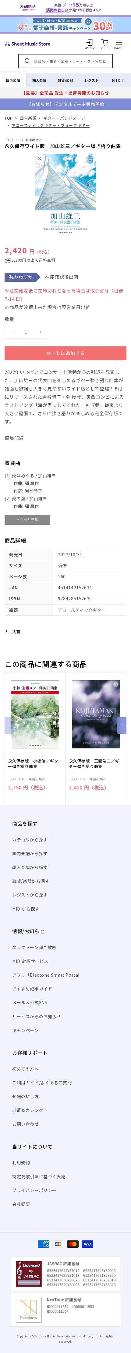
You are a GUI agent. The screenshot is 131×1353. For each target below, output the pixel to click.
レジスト (91, 80)
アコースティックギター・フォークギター (51, 125)
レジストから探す (30, 895)
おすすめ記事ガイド (32, 989)
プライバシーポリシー (34, 1190)
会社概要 (21, 1204)
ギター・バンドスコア (64, 118)
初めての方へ (25, 1069)
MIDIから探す (26, 909)
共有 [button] (16, 631)
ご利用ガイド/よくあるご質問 (42, 1082)
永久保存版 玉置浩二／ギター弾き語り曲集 (94, 763)
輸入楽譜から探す (30, 867)
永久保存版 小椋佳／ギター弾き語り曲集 (33, 763)
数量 (9, 319)
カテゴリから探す (30, 840)
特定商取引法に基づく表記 (39, 1176)
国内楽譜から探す (30, 853)
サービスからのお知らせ (36, 1016)
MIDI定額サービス (30, 961)
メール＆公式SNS (29, 1002)
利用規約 (21, 1162)
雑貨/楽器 (65, 80)
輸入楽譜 (39, 80)
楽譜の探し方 (25, 1096)
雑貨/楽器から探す (30, 881)
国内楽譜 (13, 80)
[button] (118, 42)
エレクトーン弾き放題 (34, 947)
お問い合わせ (25, 1124)
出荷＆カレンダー (30, 1110)
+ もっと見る (27, 519)
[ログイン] (89, 42)
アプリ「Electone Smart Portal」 (48, 975)
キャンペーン (25, 1030)
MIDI (118, 80)
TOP (9, 118)
